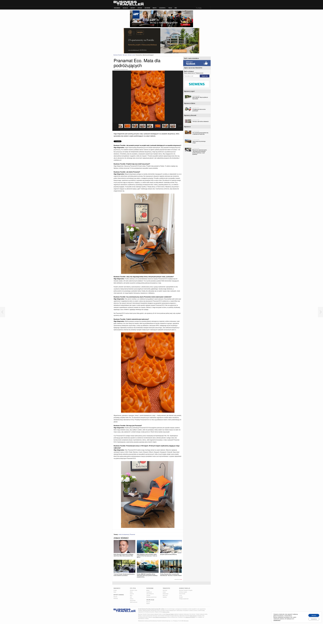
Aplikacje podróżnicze (151, 597)
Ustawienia (314, 619)
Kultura (131, 598)
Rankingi (116, 598)
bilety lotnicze (193, 615)
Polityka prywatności (184, 598)
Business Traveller (118, 55)
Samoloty (165, 590)
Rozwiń (180, 126)
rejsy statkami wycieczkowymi (159, 617)
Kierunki (148, 601)
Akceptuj (314, 615)
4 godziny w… (162, 8)
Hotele (164, 592)
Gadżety (165, 597)
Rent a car (165, 595)
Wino (131, 595)
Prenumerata (182, 593)
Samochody (132, 600)
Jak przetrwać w (150, 593)
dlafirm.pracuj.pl (133, 602)
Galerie (148, 603)
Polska (115, 590)
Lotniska (148, 595)
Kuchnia (132, 593)
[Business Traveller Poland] (129, 3)
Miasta (154, 8)
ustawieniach (276, 620)
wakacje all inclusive (190, 617)
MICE (176, 8)
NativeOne (148, 579)
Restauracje (165, 593)
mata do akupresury (124, 534)
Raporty (132, 8)
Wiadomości (117, 8)
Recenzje (125, 8)
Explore (140, 8)
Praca (170, 8)
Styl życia (125, 55)
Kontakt (181, 597)
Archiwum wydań (183, 592)
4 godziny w (149, 592)
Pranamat (132, 534)
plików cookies (166, 612)
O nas (180, 595)
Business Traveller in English (185, 590)
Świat (115, 592)
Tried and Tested (170, 614)
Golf (131, 597)
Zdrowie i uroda (131, 55)
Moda (131, 592)
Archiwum (147, 8)
